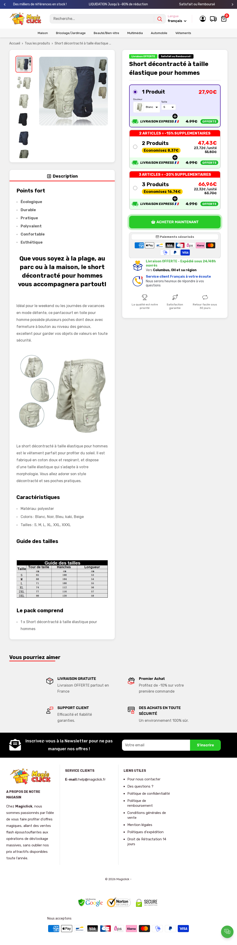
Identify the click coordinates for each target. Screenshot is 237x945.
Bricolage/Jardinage (71, 33)
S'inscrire (205, 745)
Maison (43, 33)
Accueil (14, 43)
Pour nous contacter (143, 779)
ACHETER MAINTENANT (177, 222)
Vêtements (183, 33)
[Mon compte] (203, 19)
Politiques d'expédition (145, 832)
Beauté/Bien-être (106, 33)
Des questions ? (140, 786)
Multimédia (135, 33)
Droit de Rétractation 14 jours (146, 841)
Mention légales (139, 825)
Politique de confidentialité (148, 793)
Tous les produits (37, 43)
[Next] (232, 4)
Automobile (159, 33)
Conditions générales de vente (146, 815)
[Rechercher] (159, 18)
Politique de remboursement (140, 803)
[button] (175, 106)
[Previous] (5, 4)
